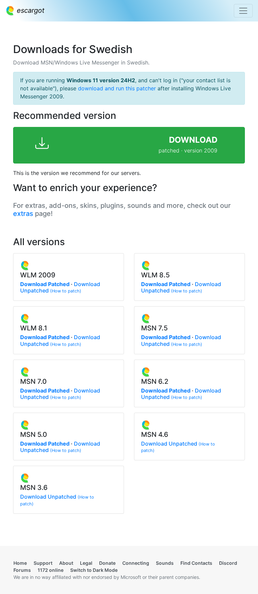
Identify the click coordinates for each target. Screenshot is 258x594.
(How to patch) (65, 290)
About (66, 563)
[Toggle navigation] (243, 10)
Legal (86, 563)
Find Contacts (196, 563)
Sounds (165, 563)
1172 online (50, 570)
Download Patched (45, 284)
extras (23, 214)
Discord (228, 563)
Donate (107, 563)
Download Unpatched (169, 443)
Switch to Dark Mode (94, 570)
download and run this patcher (117, 88)
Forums (22, 570)
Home (20, 563)
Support (43, 563)
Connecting (135, 563)
